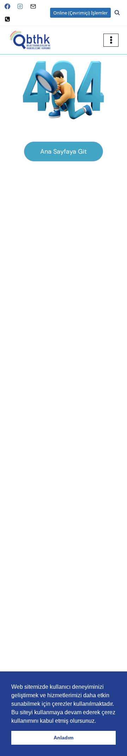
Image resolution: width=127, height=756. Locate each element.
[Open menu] (111, 40)
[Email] (33, 6)
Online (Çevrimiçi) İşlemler (80, 13)
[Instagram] (20, 6)
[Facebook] (7, 6)
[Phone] (7, 19)
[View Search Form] (120, 13)
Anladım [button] (63, 737)
